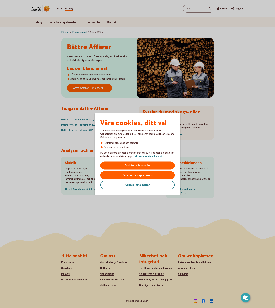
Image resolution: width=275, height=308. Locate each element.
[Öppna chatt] (245, 297)
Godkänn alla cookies (137, 165)
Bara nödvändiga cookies (137, 175)
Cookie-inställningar (137, 185)
